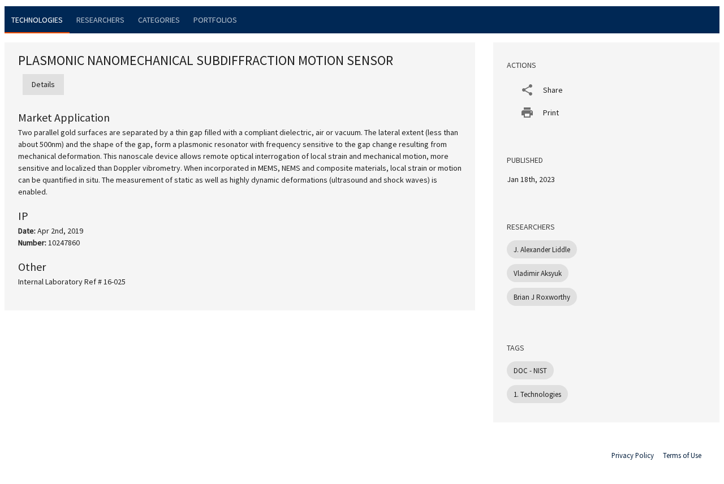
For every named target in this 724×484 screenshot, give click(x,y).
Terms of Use (682, 455)
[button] (606, 90)
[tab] (37, 19)
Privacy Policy (632, 455)
